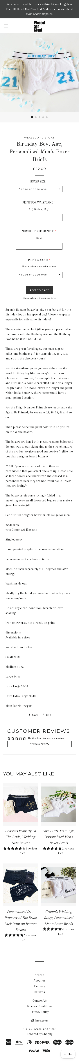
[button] (13, 848)
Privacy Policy (39, 1012)
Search (39, 975)
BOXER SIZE (38, 181)
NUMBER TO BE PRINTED (38, 231)
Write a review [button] (39, 744)
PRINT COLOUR (38, 260)
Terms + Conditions (39, 1006)
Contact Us (40, 1000)
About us (39, 980)
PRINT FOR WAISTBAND (37, 202)
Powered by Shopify (39, 1034)
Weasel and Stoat (44, 1029)
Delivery (39, 986)
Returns (39, 992)
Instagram (42, 1020)
